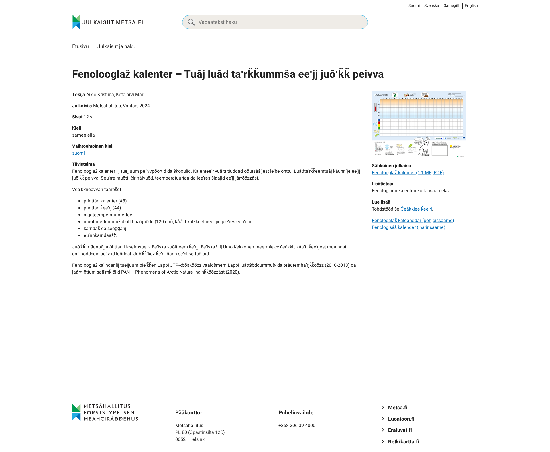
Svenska (431, 6)
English (471, 6)
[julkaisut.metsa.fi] (105, 411)
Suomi (414, 6)
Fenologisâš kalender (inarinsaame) (408, 227)
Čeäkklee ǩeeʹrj (416, 209)
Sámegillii (452, 6)
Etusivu (80, 46)
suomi (78, 153)
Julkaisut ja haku (116, 46)
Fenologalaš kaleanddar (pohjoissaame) (413, 220)
